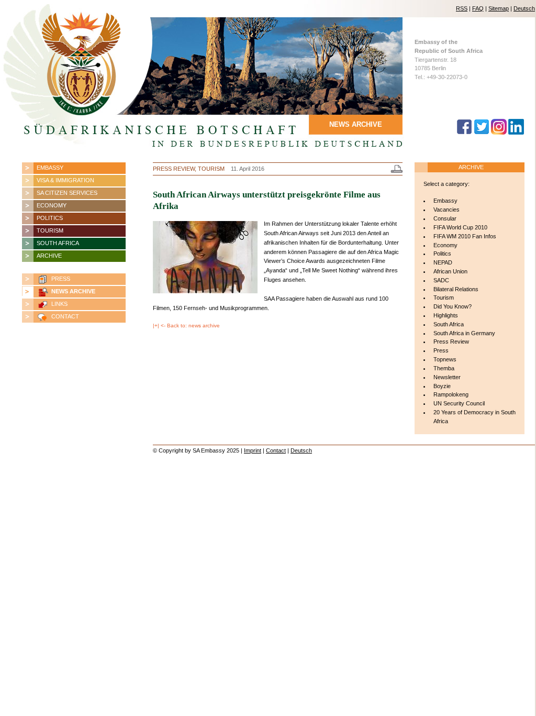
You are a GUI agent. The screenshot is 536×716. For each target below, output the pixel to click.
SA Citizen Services (67, 193)
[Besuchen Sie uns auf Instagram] (499, 132)
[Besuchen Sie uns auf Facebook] (464, 132)
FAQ (478, 8)
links (59, 304)
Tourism (50, 230)
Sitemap (498, 8)
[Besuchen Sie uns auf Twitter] (481, 132)
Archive (49, 255)
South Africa (58, 243)
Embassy (50, 167)
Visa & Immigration (65, 180)
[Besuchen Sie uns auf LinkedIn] (516, 132)
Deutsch (524, 8)
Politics (50, 218)
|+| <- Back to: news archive (186, 325)
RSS (461, 8)
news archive (73, 291)
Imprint (252, 450)
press (60, 279)
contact (65, 316)
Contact (276, 450)
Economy (51, 205)
